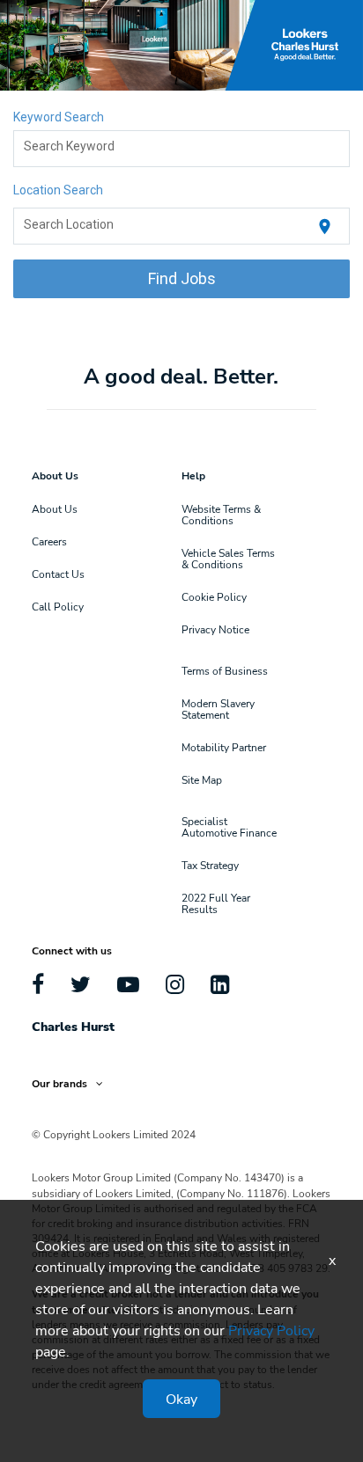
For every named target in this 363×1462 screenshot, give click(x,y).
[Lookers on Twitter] (80, 983)
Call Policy (58, 606)
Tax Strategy (210, 865)
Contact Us (58, 574)
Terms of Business (225, 670)
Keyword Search (58, 117)
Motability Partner (224, 747)
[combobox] (182, 148)
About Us (55, 508)
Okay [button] (181, 1398)
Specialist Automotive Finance (229, 826)
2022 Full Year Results (216, 903)
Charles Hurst (73, 1026)
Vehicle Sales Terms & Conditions (228, 558)
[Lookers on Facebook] (38, 983)
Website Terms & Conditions (221, 514)
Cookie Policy (214, 596)
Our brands (59, 1083)
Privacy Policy (271, 1329)
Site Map (202, 779)
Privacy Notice (215, 629)
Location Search (58, 190)
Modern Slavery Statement (218, 708)
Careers (49, 541)
